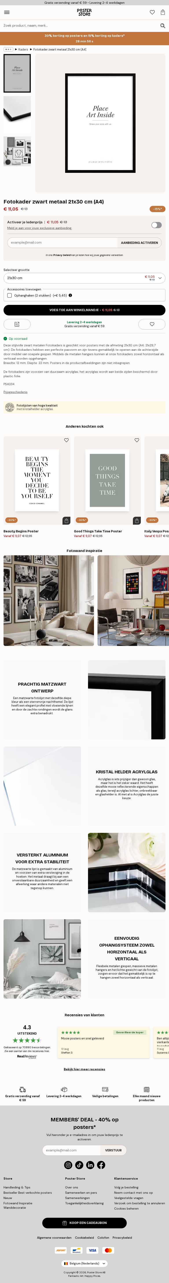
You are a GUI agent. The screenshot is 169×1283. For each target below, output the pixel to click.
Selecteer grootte (16, 270)
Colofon (103, 1238)
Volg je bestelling (126, 1187)
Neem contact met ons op (133, 1193)
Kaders (23, 49)
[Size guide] (17, 324)
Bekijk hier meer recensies (84, 1069)
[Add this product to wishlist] (151, 324)
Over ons (71, 1187)
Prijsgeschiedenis (16, 392)
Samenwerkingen (77, 1198)
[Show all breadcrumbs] (8, 49)
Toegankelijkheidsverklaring (84, 1203)
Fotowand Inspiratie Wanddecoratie (18, 1205)
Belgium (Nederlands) (84, 1263)
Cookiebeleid (84, 1238)
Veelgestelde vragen (128, 1198)
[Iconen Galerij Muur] (49, 600)
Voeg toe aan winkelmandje (85, 310)
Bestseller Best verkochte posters (28, 1193)
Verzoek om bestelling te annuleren (139, 1203)
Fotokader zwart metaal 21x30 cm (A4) (59, 49)
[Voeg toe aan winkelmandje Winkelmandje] (66, 521)
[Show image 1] (17, 73)
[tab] (152, 12)
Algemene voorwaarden (54, 1238)
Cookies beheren (126, 1208)
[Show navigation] (7, 12)
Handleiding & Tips (17, 1187)
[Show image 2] (17, 114)
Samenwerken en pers (81, 1193)
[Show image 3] (17, 151)
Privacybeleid (122, 1238)
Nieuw (8, 1198)
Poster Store (94, 1272)
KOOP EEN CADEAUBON (88, 1223)
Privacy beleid (62, 255)
